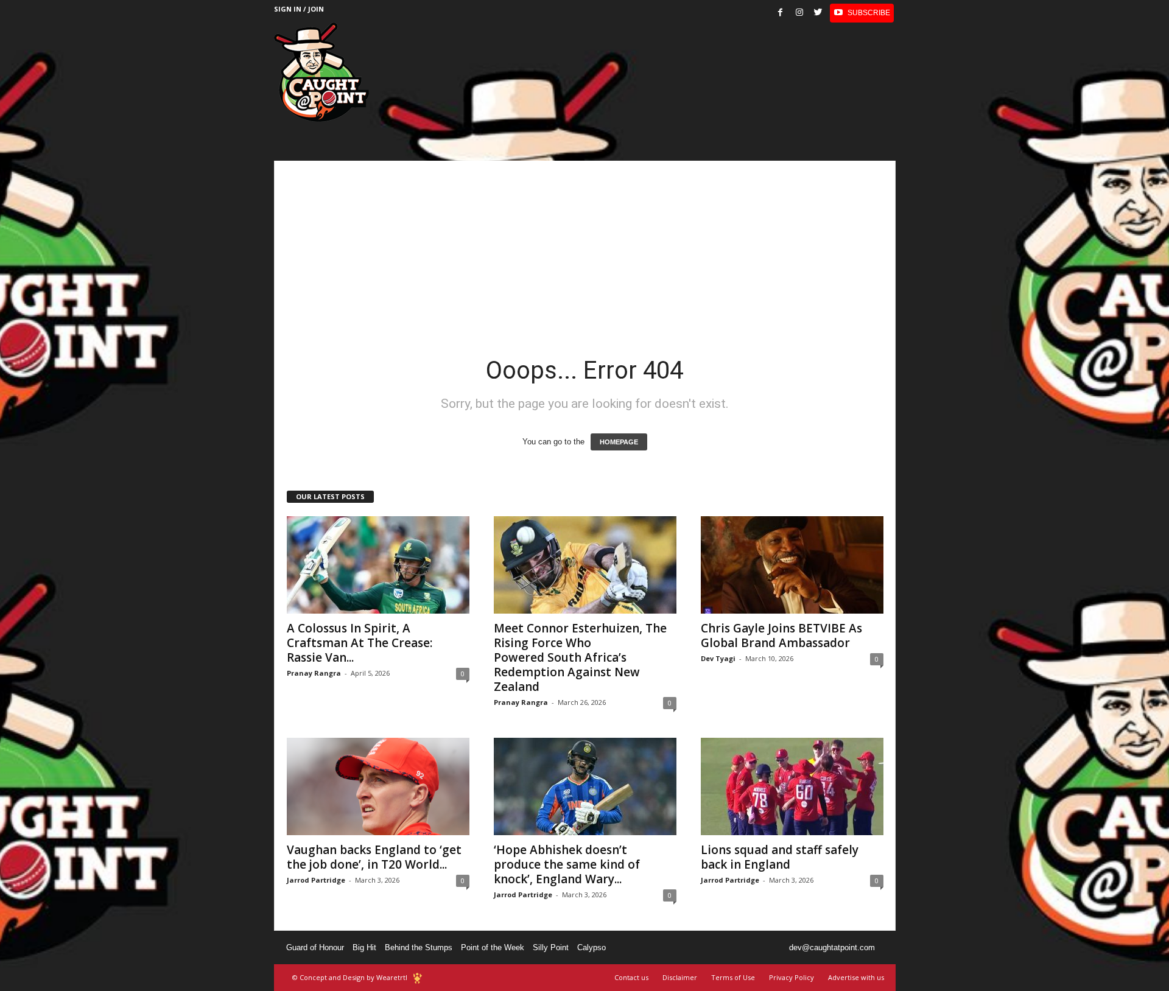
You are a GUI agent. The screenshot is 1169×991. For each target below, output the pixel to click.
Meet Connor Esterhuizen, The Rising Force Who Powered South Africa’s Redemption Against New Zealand (580, 657)
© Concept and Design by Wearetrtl (349, 977)
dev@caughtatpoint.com (832, 947)
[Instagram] (799, 13)
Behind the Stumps (418, 947)
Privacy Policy (791, 977)
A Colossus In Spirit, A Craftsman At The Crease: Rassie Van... (359, 642)
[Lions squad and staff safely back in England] (792, 786)
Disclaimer (679, 977)
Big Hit (364, 947)
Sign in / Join (299, 8)
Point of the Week (492, 947)
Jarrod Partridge (316, 879)
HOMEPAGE (619, 442)
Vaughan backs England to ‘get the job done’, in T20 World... (374, 857)
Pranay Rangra (314, 673)
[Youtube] (862, 13)
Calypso (591, 947)
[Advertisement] (585, 246)
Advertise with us (856, 977)
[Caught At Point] (321, 72)
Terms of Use (733, 977)
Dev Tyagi (718, 658)
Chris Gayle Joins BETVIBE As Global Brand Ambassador (781, 635)
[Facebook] (780, 13)
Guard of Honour (315, 947)
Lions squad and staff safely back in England (779, 857)
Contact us (631, 977)
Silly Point (551, 947)
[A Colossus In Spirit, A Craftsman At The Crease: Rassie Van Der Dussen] (378, 565)
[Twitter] (818, 13)
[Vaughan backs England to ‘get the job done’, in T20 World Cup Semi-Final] (378, 786)
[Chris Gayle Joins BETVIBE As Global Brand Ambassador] (792, 565)
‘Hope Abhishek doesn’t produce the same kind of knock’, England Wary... (567, 864)
